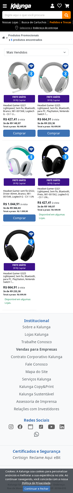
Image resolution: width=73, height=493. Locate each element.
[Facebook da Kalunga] (20, 426)
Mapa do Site (36, 371)
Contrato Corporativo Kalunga (36, 356)
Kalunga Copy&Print (36, 386)
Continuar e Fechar (36, 488)
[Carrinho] (67, 5)
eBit (57, 457)
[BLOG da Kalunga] (62, 426)
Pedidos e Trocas (60, 22)
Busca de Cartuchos (34, 22)
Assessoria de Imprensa (36, 401)
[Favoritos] (59, 6)
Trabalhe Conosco (36, 341)
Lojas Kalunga (36, 334)
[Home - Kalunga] (3, 37)
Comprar (19, 133)
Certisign (20, 457)
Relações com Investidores (36, 408)
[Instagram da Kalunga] (11, 426)
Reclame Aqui (40, 457)
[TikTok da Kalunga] (41, 426)
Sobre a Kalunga (36, 326)
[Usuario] (52, 5)
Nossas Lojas (10, 22)
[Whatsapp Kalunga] (36, 434)
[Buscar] (66, 15)
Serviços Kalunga (36, 379)
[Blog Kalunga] (30, 426)
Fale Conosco (36, 364)
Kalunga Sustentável (36, 393)
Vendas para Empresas (36, 349)
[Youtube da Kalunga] (51, 426)
